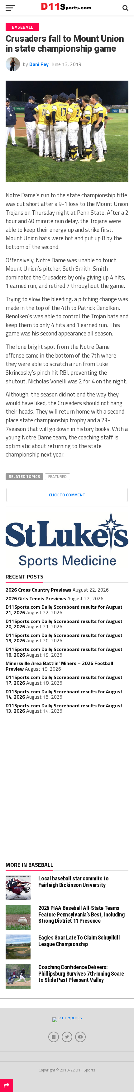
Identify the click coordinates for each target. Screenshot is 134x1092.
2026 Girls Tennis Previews (36, 598)
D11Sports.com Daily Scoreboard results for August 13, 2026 (64, 708)
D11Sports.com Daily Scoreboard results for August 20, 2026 (64, 623)
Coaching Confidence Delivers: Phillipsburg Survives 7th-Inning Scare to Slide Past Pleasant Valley (81, 973)
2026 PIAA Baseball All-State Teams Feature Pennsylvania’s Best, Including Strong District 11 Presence (81, 914)
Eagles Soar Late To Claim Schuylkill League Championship (79, 940)
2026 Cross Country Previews (38, 589)
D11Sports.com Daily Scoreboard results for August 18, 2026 (64, 651)
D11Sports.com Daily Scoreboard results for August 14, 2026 (64, 694)
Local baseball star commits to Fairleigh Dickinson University (73, 881)
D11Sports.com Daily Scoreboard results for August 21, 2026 (64, 609)
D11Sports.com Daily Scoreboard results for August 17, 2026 (64, 680)
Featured (57, 476)
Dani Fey (39, 64)
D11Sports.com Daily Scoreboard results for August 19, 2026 (64, 637)
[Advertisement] (67, 788)
